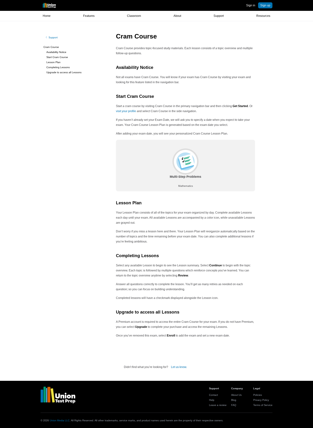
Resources (263, 15)
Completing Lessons (58, 67)
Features (89, 15)
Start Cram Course (57, 57)
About (177, 15)
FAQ (233, 405)
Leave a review (217, 405)
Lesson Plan (53, 62)
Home (47, 15)
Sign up (265, 5)
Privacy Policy (261, 400)
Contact (213, 394)
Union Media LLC (60, 420)
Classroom (134, 15)
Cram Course (51, 47)
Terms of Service (262, 405)
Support (219, 15)
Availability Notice (56, 52)
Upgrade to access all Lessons (64, 72)
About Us (236, 394)
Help (211, 400)
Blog (233, 400)
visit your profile (126, 111)
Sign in (250, 5)
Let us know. (179, 367)
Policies (257, 394)
